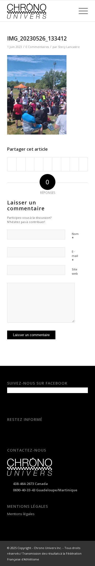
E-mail (75, 256)
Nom (75, 236)
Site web (75, 271)
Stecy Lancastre (69, 47)
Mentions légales (21, 513)
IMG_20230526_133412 (37, 38)
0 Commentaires (37, 47)
